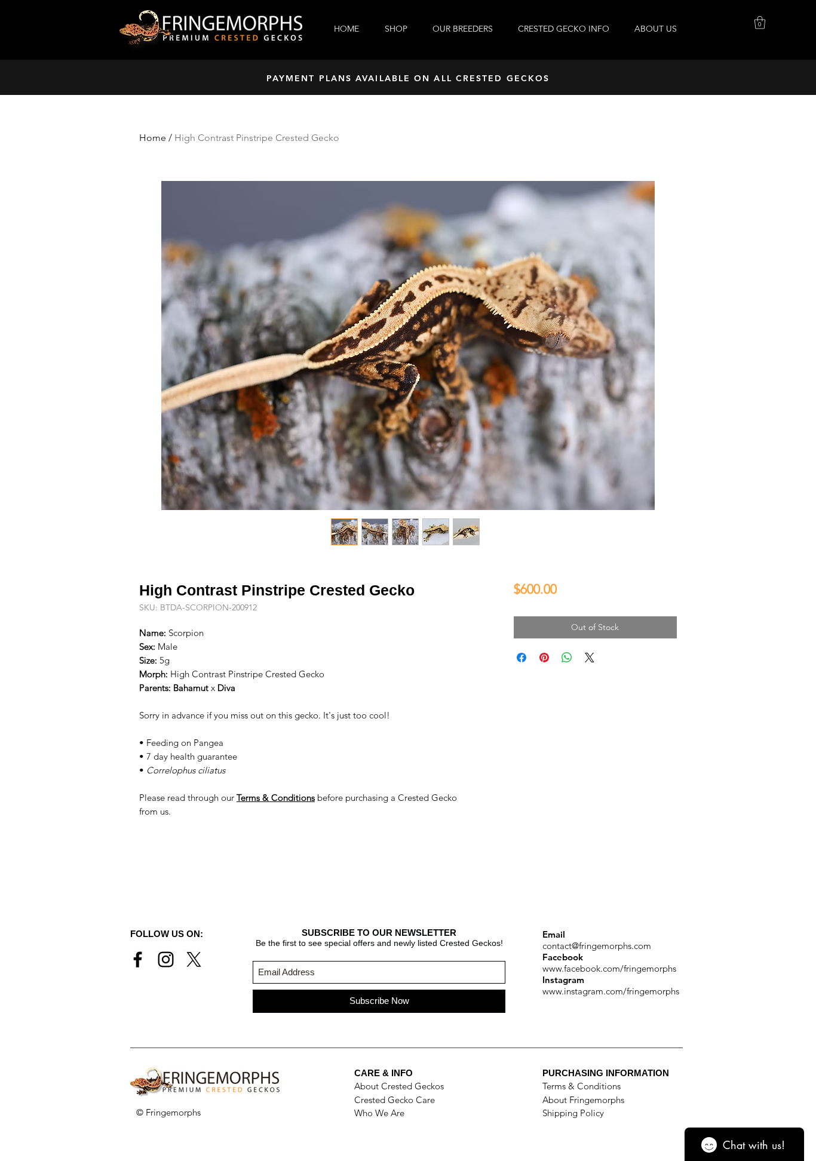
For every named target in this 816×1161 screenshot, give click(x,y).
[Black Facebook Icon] (137, 959)
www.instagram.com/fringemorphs (610, 991)
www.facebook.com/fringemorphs (609, 968)
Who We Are (379, 1113)
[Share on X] (589, 657)
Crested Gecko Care (394, 1099)
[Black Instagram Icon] (165, 959)
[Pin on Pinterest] (544, 657)
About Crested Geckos (399, 1086)
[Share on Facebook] (521, 657)
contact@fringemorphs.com (596, 945)
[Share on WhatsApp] (567, 657)
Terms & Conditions (581, 1086)
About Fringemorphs (583, 1099)
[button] (759, 22)
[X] (193, 959)
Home (152, 137)
